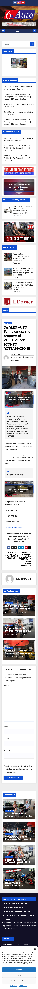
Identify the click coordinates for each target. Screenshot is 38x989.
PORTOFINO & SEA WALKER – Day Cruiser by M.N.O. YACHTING (17, 148)
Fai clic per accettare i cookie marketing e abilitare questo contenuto (19, 187)
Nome (7, 727)
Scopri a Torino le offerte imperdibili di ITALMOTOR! (17, 631)
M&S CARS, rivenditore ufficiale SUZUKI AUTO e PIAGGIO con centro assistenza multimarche (25, 558)
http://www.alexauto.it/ (13, 528)
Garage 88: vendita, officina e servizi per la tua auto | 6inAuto (18, 816)
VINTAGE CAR (9, 880)
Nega (19, 975)
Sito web (7, 751)
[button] (35, 949)
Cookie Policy (14, 986)
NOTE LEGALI (23, 986)
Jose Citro (16, 354)
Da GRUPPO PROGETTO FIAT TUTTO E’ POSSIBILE (12, 555)
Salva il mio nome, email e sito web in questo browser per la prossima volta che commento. (18, 769)
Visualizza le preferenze (19, 981)
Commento (8, 685)
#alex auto (29, 357)
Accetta (19, 970)
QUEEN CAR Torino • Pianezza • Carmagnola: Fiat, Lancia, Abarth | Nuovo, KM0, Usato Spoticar (17, 96)
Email (6, 739)
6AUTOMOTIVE (10, 810)
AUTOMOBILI (7, 323)
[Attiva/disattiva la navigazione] (17, 30)
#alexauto (15, 360)
